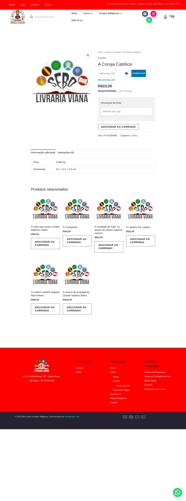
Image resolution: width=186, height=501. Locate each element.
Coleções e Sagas (121, 390)
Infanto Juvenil (122, 386)
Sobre (48, 4)
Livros (108, 52)
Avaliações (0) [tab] (66, 152)
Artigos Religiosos (118, 398)
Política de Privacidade (154, 372)
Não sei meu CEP (106, 79)
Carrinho (148, 385)
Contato (35, 4)
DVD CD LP (115, 394)
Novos (116, 376)
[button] (88, 55)
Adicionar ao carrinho (118, 127)
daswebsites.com (72, 417)
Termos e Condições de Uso (157, 376)
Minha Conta (150, 380)
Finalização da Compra (155, 389)
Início (100, 52)
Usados (117, 52)
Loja (23, 4)
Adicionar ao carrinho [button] (45, 243)
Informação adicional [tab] (43, 152)
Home (12, 4)
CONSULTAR (138, 73)
